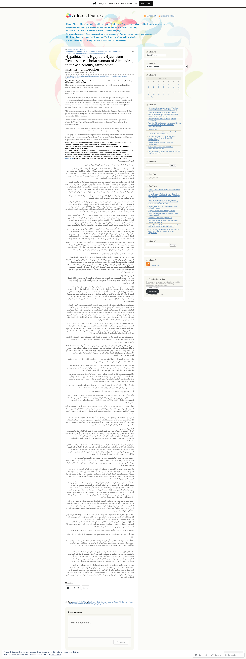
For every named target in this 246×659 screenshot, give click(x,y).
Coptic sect (92, 602)
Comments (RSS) (168, 16)
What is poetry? (153, 129)
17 (168, 89)
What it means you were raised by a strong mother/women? (160, 147)
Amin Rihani (83, 602)
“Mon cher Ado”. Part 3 (76, 49)
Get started (145, 3)
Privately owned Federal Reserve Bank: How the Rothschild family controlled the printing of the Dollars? (164, 195)
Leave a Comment (73, 78)
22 (158, 92)
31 (168, 95)
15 (158, 89)
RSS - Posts (154, 265)
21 (153, 92)
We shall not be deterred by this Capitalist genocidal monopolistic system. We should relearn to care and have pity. (163, 114)
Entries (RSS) (151, 16)
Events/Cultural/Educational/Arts (88, 76)
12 (178, 87)
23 (163, 92)
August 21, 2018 (88, 72)
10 (168, 87)
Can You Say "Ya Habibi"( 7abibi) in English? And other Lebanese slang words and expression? (163, 231)
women (124, 76)
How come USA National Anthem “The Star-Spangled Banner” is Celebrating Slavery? (163, 109)
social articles (116, 76)
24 (168, 92)
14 (153, 89)
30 (163, 95)
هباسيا (105, 604)
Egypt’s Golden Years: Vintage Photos (161, 211)
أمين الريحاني (98, 604)
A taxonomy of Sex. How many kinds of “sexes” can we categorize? (162, 132)
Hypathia (110, 602)
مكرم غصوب (69, 158)
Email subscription (157, 279)
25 (173, 92)
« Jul (147, 97)
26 (178, 92)
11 (173, 87)
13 (148, 89)
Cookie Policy (56, 655)
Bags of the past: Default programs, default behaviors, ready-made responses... (163, 225)
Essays (73, 76)
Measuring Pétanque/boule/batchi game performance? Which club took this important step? (162, 138)
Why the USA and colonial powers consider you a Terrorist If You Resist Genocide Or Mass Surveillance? (164, 124)
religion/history (105, 76)
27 (148, 95)
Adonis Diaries (87, 15)
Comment (120, 642)
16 (163, 89)
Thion (116, 602)
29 (158, 95)
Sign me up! (152, 291)
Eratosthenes (101, 602)
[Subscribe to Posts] (148, 265)
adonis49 (76, 72)
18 (173, 89)
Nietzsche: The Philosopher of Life (160, 218)
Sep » (153, 97)
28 (153, 95)
